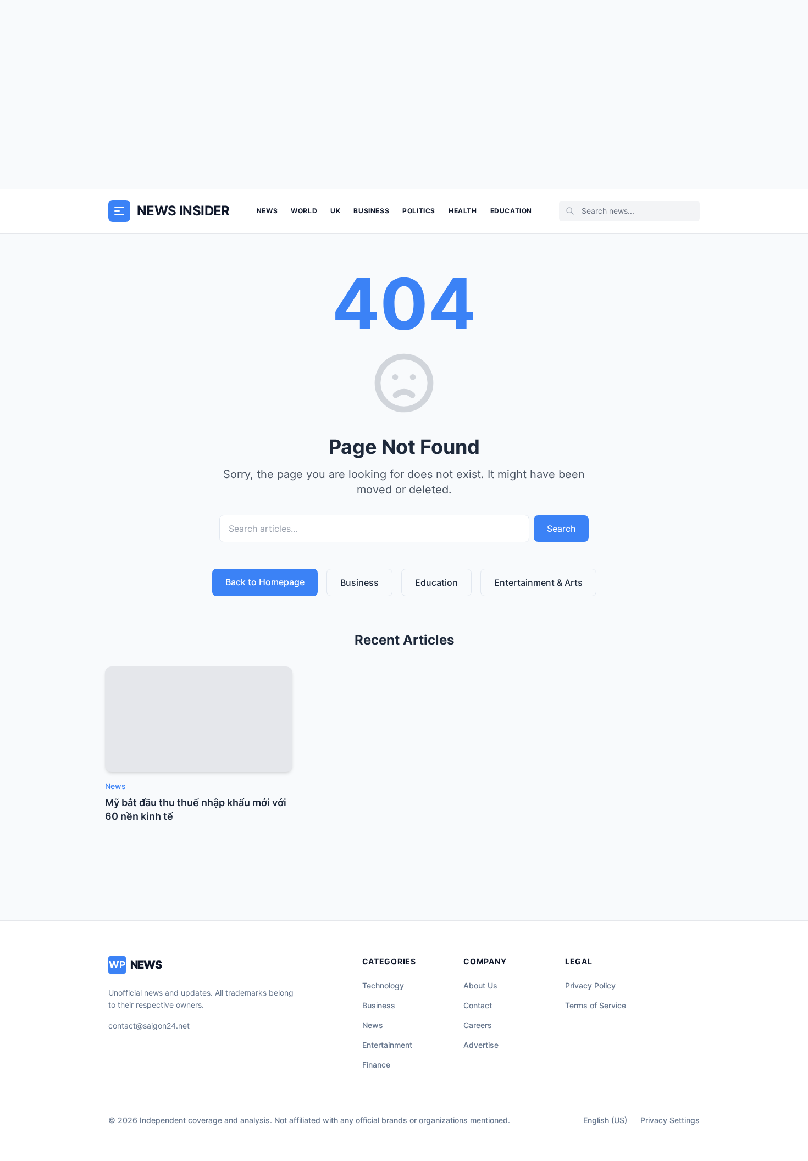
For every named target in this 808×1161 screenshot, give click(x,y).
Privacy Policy (590, 985)
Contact (477, 1005)
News (267, 211)
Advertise (481, 1044)
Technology (383, 985)
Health (463, 211)
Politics (418, 211)
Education (511, 211)
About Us (480, 985)
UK (335, 211)
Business (371, 211)
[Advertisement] (404, 94)
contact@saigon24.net (149, 1025)
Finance (376, 1064)
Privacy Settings (670, 1120)
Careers (477, 1025)
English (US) (605, 1120)
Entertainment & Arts (538, 582)
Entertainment (387, 1044)
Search (561, 528)
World (304, 211)
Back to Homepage (265, 581)
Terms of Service (595, 1005)
